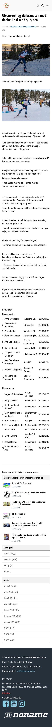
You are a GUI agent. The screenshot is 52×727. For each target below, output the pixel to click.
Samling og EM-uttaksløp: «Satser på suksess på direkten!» (28, 503)
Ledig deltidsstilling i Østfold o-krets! (28, 492)
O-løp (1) (8, 565)
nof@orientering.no (26, 671)
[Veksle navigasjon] (47, 5)
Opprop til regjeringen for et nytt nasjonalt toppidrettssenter (26, 524)
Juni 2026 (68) (11, 592)
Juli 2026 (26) (10, 586)
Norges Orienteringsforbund (23, 27)
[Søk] (37, 5)
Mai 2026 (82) (10, 598)
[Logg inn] (42, 5)
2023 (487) (9, 640)
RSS (8, 571)
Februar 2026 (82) (12, 616)
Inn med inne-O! (18, 513)
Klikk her (6, 693)
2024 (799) (9, 634)
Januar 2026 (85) (12, 622)
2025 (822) (9, 628)
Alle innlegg (9, 553)
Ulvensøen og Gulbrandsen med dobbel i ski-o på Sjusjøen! (24, 17)
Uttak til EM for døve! (21, 483)
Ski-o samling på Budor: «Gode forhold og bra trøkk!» (28, 536)
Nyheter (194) (10, 559)
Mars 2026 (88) (11, 610)
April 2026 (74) (11, 604)
